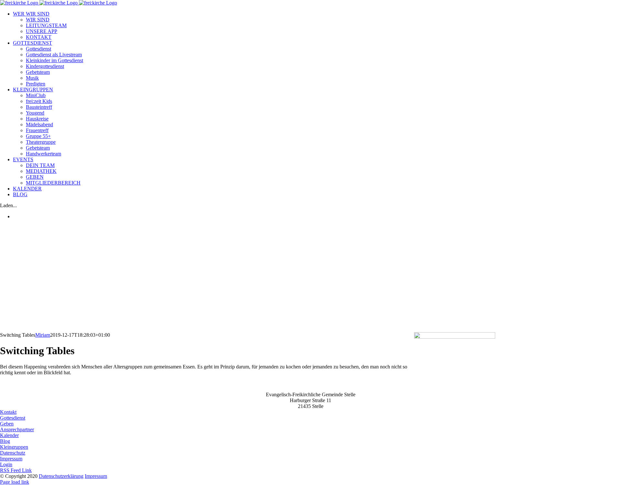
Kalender (9, 435)
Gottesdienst (12, 418)
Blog (5, 441)
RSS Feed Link (16, 470)
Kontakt (8, 412)
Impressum (11, 458)
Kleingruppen (14, 447)
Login (6, 464)
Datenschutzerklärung (61, 476)
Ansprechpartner (17, 429)
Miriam (42, 335)
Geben (7, 423)
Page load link (14, 482)
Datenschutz (12, 453)
